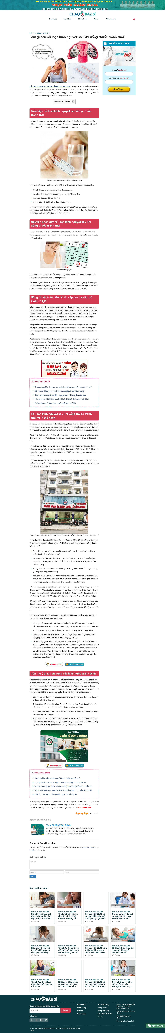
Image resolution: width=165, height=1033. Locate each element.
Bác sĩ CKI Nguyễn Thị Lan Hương (126, 1012)
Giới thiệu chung (103, 1005)
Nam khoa (67, 19)
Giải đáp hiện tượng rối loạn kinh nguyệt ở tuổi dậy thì (56, 794)
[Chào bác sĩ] (82, 14)
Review (96, 19)
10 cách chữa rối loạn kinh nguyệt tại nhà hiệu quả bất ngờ (57, 778)
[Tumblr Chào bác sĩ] (46, 1020)
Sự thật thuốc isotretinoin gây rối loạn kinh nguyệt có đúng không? (61, 782)
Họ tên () (119, 70)
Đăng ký (65, 1010)
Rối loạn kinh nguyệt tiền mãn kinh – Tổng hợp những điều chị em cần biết (63, 786)
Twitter (92, 847)
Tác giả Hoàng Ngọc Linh (125, 1021)
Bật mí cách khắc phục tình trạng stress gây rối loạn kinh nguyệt (60, 391)
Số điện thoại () (119, 78)
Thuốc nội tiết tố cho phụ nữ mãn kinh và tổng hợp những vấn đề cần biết (63, 387)
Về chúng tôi (111, 19)
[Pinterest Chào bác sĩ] (36, 1020)
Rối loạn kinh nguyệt (39, 33)
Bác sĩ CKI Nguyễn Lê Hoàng (124, 1017)
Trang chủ (53, 19)
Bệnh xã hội (82, 19)
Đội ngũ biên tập (103, 1011)
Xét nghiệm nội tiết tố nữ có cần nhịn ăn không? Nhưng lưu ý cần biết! (62, 399)
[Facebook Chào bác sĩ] (32, 1020)
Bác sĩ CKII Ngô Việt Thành (58, 825)
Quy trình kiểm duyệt (105, 1014)
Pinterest (85, 847)
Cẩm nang (81, 1014)
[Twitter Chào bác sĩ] (41, 1020)
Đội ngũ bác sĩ (103, 1008)
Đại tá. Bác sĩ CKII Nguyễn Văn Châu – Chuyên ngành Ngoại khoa (126, 1006)
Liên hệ (100, 1017)
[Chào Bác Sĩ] (82, 5)
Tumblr (32, 850)
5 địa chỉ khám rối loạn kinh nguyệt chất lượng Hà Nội (55, 403)
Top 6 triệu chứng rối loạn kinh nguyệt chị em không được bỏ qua (60, 395)
